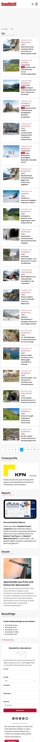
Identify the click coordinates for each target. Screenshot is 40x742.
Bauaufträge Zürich (11, 634)
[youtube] (26, 718)
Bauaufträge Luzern (11, 630)
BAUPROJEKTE (26, 42)
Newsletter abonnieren (20, 723)
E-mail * (6, 669)
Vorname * (7, 685)
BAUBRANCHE (25, 83)
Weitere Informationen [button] (13, 736)
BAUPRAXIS (25, 63)
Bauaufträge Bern (10, 627)
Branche (6, 701)
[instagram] (20, 718)
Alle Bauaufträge (8, 640)
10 (34, 449)
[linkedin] (23, 718)
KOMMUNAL (25, 194)
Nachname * (7, 693)
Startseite (5, 29)
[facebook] (16, 718)
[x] (13, 718)
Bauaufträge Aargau (11, 625)
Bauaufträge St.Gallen (12, 632)
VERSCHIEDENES (26, 272)
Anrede (5, 677)
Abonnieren (20, 710)
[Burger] (36, 4)
